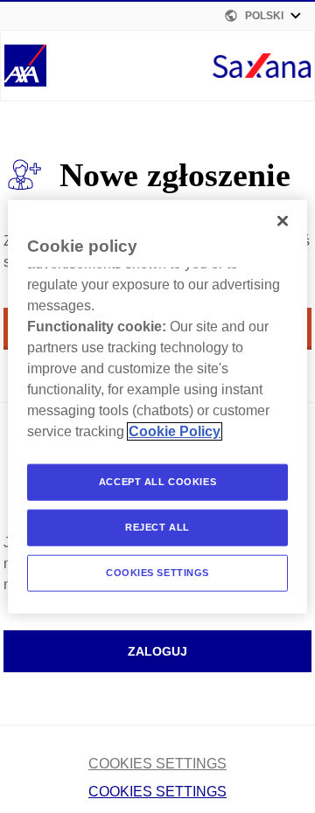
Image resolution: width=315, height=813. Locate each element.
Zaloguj (157, 651)
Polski (264, 16)
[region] (157, 407)
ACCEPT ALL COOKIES (157, 481)
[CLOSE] (282, 221)
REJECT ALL (157, 526)
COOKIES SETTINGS (157, 763)
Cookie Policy (174, 431)
